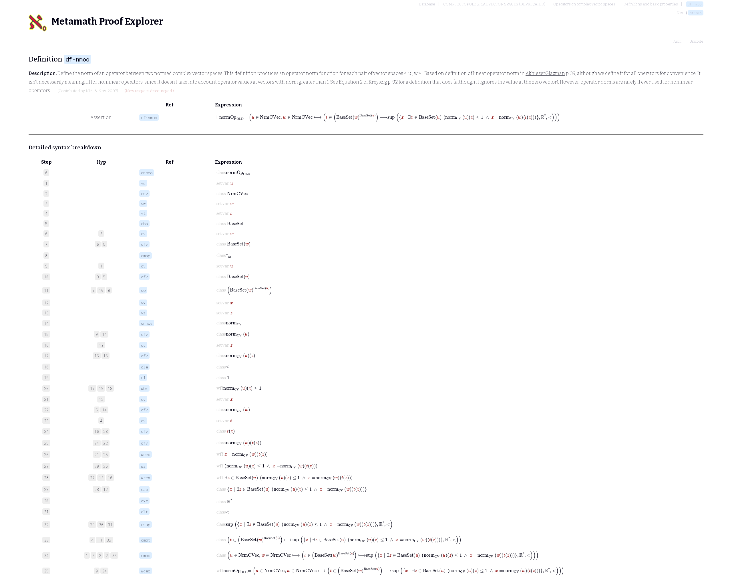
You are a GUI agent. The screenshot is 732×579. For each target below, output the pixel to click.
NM (89, 91)
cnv (144, 193)
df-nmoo (695, 4)
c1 (143, 377)
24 (96, 443)
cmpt (145, 540)
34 (104, 570)
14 (104, 334)
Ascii (677, 41)
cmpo (145, 555)
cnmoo (146, 172)
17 (92, 388)
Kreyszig (378, 82)
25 (105, 454)
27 (92, 477)
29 (92, 524)
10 (101, 290)
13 (101, 345)
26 (105, 466)
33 (114, 555)
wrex (145, 477)
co (143, 290)
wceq (145, 454)
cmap (145, 255)
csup (145, 524)
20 (96, 466)
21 (96, 454)
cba (144, 223)
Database (427, 4)
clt (144, 511)
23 (105, 431)
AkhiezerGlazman (545, 73)
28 (96, 489)
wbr (144, 388)
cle (144, 366)
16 (96, 355)
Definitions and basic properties (650, 4)
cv (143, 233)
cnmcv (146, 323)
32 (109, 540)
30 (101, 524)
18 (110, 388)
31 (110, 524)
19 (101, 388)
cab (144, 489)
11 (100, 540)
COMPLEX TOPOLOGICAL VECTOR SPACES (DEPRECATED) (494, 4)
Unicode (696, 41)
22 (105, 443)
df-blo (696, 13)
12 (101, 399)
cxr (144, 500)
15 (105, 355)
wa (143, 466)
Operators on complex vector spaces (584, 4)
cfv (144, 244)
